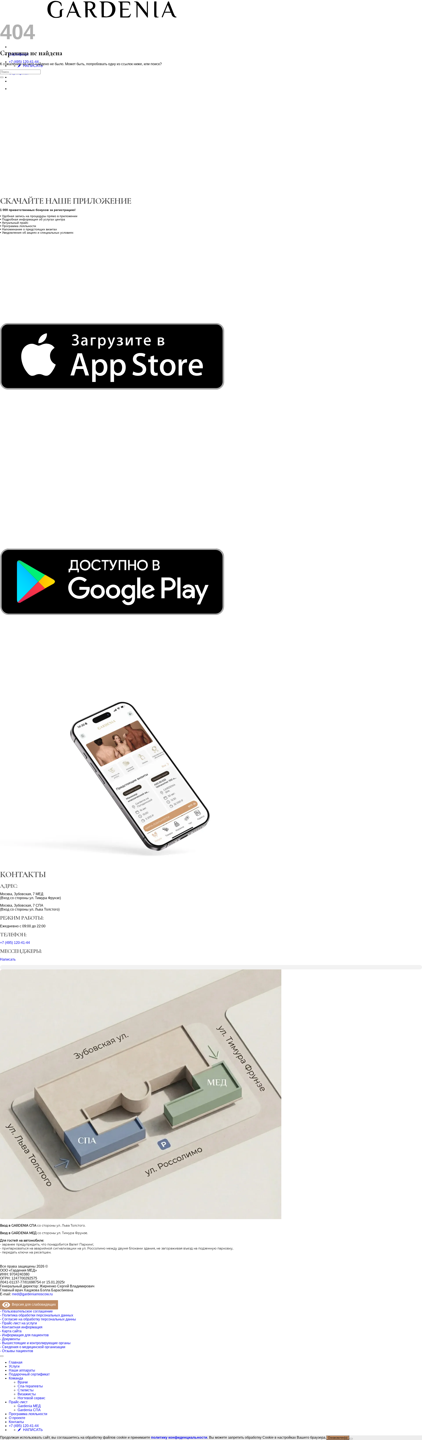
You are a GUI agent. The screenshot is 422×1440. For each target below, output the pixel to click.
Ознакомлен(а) (337, 1437)
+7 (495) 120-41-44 (24, 62)
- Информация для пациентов (24, 1335)
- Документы (10, 1339)
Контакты (16, 1422)
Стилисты (26, 1390)
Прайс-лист (18, 1402)
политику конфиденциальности (179, 1437)
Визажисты (27, 1394)
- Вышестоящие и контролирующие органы (35, 1343)
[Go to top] (2, 1356)
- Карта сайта (11, 1331)
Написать (8, 959)
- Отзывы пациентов (16, 1351)
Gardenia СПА (29, 1410)
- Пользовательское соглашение (26, 1311)
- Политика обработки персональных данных (36, 1315)
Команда (16, 1378)
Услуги (14, 1366)
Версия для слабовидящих (33, 1304)
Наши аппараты (22, 1370)
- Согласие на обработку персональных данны (38, 1319)
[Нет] (351, 1438)
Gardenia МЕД (29, 1406)
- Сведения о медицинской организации (32, 1347)
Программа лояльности (28, 1414)
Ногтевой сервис (31, 1398)
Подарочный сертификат (29, 1374)
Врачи (23, 1382)
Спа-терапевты (30, 1386)
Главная (15, 1362)
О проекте (17, 1418)
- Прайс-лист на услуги (18, 1323)
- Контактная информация (21, 1327)
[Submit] (2, 77)
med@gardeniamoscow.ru (32, 1294)
